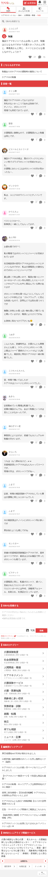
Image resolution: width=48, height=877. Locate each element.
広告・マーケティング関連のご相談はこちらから (24, 809)
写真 (33, 630)
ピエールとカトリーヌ (19, 149)
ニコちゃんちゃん (17, 370)
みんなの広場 (24, 11)
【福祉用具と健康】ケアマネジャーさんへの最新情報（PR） (24, 816)
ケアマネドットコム (8, 3)
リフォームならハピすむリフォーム (17, 847)
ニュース (40, 11)
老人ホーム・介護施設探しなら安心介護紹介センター (24, 840)
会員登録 (31, 3)
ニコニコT (13, 28)
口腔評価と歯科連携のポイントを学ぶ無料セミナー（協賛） (24, 760)
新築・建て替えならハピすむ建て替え (24, 849)
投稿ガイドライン (7, 636)
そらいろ (13, 452)
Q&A (8, 11)
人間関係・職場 (29, 15)
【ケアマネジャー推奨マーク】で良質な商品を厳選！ (24, 777)
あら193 (12, 237)
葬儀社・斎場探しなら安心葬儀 (24, 854)
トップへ (42, 874)
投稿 (41, 630)
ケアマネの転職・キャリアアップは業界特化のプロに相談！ (24, 785)
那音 (11, 123)
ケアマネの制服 (9, 77)
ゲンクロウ (14, 185)
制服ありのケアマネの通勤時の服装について (22, 71)
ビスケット (14, 572)
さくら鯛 (13, 91)
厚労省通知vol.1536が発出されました (19, 753)
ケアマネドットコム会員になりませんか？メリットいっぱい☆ (24, 824)
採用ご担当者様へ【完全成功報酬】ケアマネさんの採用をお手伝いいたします (24, 794)
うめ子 (12, 334)
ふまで (12, 484)
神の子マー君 (15, 426)
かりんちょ (14, 211)
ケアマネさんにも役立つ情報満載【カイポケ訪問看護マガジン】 (24, 802)
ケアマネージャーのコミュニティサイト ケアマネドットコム (24, 843)
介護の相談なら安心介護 (12, 839)
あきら (12, 396)
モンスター (14, 543)
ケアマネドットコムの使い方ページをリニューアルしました (24, 768)
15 (43, 57)
